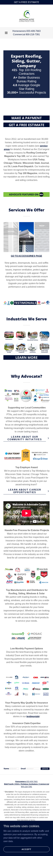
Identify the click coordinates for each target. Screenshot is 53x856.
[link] (26, 16)
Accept (26, 849)
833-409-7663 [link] (33, 31)
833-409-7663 (26, 782)
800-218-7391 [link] (33, 34)
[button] (6, 33)
